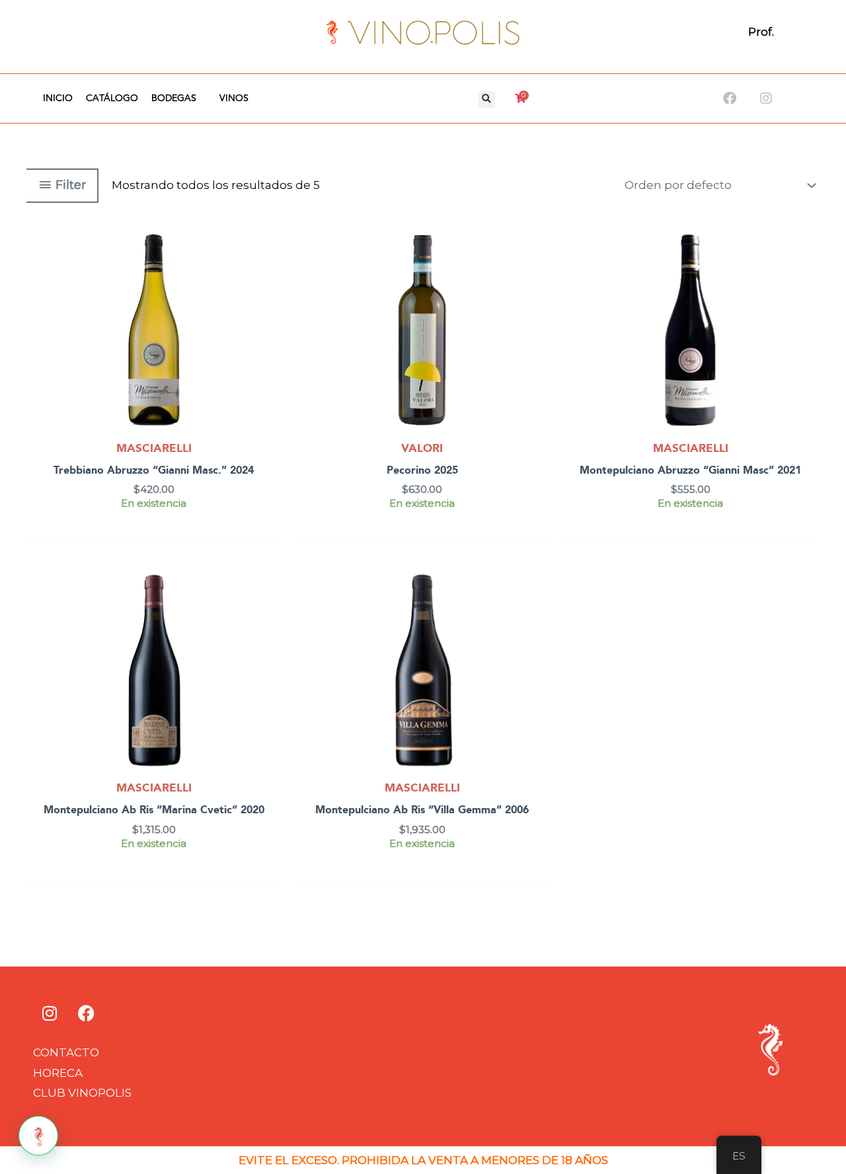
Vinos (234, 98)
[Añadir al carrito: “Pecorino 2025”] (537, 277)
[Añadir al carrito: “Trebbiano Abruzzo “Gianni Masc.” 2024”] (269, 277)
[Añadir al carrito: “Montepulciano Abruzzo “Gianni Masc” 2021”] (805, 277)
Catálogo (112, 98)
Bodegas (173, 98)
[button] (487, 99)
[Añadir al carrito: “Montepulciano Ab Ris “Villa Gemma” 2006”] (537, 616)
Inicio (58, 98)
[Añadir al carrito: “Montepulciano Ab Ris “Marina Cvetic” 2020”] (269, 616)
